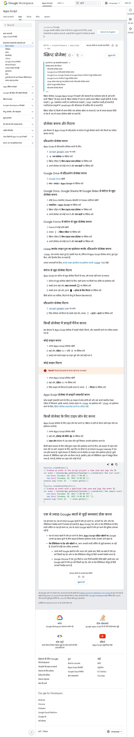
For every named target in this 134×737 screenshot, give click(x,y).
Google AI (42, 717)
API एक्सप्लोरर (73, 676)
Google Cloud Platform (47, 712)
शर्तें (39, 731)
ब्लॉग (99, 663)
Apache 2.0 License (51, 596)
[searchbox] (17, 25)
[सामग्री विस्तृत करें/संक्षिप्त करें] (69, 62)
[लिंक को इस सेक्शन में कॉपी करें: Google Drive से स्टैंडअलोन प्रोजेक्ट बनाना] (89, 173)
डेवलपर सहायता (43, 679)
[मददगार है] (113, 45)
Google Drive (55, 179)
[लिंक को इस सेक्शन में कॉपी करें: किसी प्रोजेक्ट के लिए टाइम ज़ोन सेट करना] (97, 416)
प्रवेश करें (128, 3)
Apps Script (47, 3)
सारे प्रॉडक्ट (42, 721)
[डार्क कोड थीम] (112, 464)
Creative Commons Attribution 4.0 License (94, 593)
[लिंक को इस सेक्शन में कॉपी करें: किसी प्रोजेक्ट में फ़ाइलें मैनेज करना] (88, 323)
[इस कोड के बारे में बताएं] (108, 464)
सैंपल (38, 17)
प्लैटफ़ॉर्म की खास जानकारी (47, 667)
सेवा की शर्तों (42, 683)
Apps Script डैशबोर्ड (75, 667)
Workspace (26, 3)
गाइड (20, 17)
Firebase (41, 708)
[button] (15, 43)
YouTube (101, 676)
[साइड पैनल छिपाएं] (31, 732)
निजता (45, 731)
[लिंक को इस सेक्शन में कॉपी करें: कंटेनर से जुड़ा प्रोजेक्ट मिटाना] (74, 270)
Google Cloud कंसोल (76, 672)
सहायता (47, 17)
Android (41, 700)
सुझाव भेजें (111, 55)
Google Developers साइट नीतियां (100, 596)
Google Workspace (59, 45)
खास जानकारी (8, 17)
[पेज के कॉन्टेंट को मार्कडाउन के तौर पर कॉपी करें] (77, 55)
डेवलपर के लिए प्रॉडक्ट (46, 671)
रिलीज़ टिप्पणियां (44, 675)
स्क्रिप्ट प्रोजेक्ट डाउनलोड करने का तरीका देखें (71, 406)
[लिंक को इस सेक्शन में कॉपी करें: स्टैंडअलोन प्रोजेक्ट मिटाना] (71, 303)
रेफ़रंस (29, 17)
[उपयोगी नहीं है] (117, 45)
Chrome (41, 704)
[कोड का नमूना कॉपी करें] (116, 464)
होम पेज (46, 45)
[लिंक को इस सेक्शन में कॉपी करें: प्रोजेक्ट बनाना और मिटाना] (77, 124)
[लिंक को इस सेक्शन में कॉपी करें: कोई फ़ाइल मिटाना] (64, 363)
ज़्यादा (59, 3)
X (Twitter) (101, 672)
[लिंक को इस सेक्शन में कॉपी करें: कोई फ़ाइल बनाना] (63, 340)
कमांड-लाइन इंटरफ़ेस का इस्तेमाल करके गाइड (84, 263)
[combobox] (88, 3)
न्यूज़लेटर (100, 667)
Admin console (74, 663)
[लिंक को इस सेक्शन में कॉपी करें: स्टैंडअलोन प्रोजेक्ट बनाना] (70, 141)
